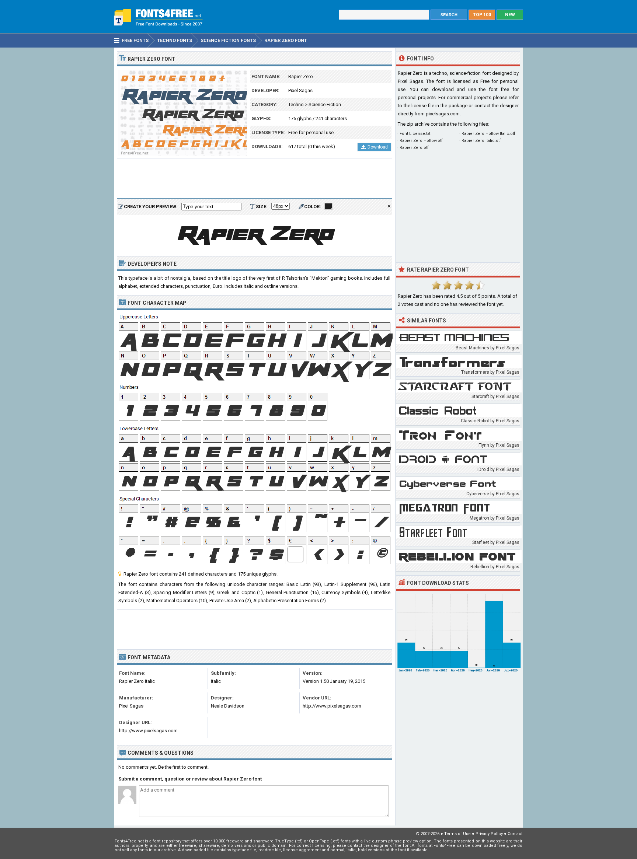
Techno (296, 104)
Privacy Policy (489, 833)
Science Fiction (325, 104)
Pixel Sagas (300, 90)
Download (378, 147)
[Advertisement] (254, 178)
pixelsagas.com (443, 113)
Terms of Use (457, 833)
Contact (515, 833)
